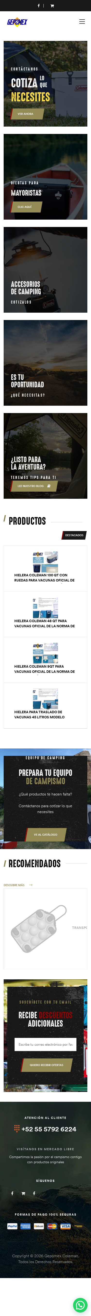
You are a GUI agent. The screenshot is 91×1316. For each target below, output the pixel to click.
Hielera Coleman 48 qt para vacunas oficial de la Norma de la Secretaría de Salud (44, 626)
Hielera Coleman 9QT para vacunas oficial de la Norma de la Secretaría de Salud (44, 671)
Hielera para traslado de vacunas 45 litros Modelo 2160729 (39, 717)
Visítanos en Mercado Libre (45, 1149)
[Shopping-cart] (23, 1193)
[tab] (74, 535)
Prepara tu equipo (45, 777)
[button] (46, 835)
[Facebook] (12, 1193)
